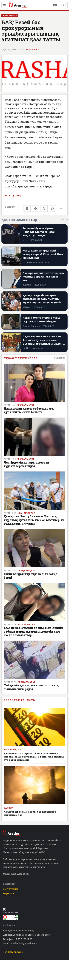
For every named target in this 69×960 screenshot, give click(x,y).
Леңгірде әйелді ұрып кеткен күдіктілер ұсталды (26, 464)
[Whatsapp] (52, 208)
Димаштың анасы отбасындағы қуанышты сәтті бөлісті (29, 410)
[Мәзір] (4, 5)
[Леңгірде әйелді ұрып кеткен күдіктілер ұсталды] (34, 437)
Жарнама (8, 893)
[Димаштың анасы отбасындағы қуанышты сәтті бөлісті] (34, 383)
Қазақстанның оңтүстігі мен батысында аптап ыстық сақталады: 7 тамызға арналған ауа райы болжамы (34, 756)
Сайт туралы (10, 888)
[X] (44, 208)
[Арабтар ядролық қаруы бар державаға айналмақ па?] (34, 785)
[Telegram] (35, 208)
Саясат (8, 808)
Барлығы (59, 358)
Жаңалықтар (26, 405)
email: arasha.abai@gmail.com (20, 943)
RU (55, 5)
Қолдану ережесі (13, 951)
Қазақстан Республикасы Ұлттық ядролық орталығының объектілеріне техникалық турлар (34, 519)
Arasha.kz (32, 49)
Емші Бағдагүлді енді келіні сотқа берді (30, 575)
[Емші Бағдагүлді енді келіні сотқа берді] (34, 548)
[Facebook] (27, 208)
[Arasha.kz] (18, 5)
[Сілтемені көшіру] (61, 208)
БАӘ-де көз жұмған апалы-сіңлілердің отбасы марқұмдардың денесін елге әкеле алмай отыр (33, 631)
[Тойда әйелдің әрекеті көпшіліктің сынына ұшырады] (34, 660)
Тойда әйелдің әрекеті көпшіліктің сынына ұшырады (31, 687)
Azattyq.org (13, 195)
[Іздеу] (65, 5)
